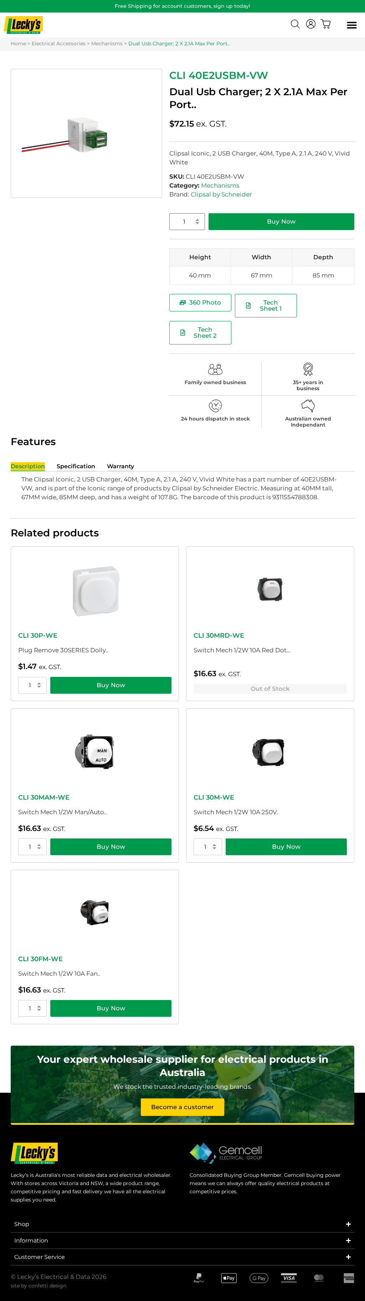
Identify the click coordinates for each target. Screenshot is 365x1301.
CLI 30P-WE (37, 635)
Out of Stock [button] (270, 688)
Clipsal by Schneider (221, 194)
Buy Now (281, 221)
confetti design (47, 1285)
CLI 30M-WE (214, 797)
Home (18, 43)
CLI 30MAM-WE (44, 797)
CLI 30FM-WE (40, 959)
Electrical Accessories (59, 43)
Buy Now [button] (111, 685)
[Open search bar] (296, 25)
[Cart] (325, 24)
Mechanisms (107, 43)
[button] (352, 25)
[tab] (28, 466)
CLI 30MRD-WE (219, 635)
